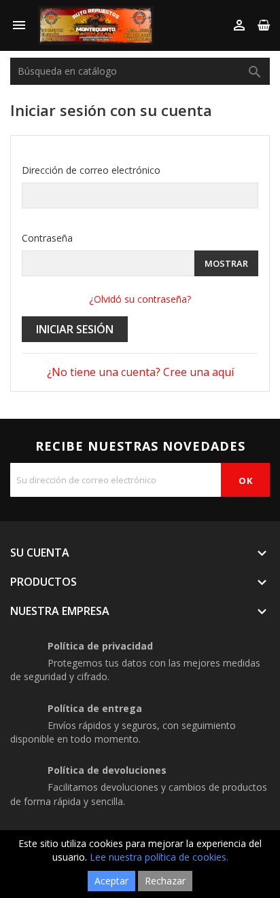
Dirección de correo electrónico (91, 170)
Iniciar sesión (74, 329)
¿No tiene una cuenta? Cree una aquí (140, 371)
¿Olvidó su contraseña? (140, 299)
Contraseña (47, 237)
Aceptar (111, 880)
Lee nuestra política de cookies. (159, 856)
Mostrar (226, 263)
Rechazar (165, 880)
